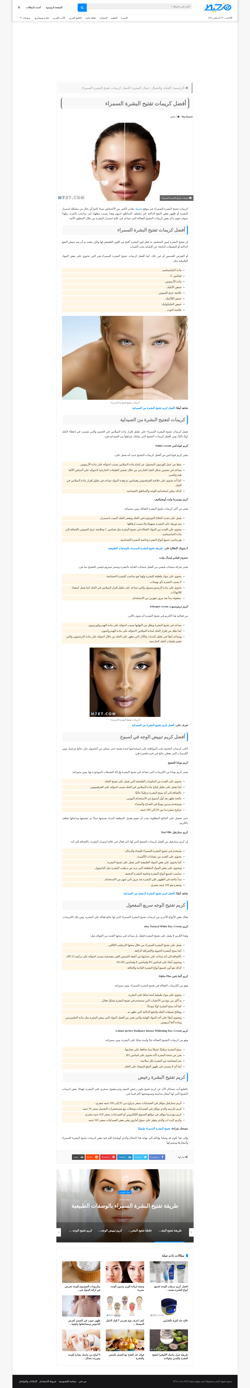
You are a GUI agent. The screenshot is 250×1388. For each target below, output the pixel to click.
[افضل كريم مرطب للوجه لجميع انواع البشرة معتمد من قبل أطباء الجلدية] (169, 1272)
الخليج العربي (75, 17)
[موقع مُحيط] (217, 7)
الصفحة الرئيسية (54, 7)
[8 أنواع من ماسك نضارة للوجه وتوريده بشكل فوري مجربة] (81, 1340)
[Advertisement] (125, 50)
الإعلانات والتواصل (28, 1381)
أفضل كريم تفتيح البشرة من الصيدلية (153, 408)
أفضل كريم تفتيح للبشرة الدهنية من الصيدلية (149, 893)
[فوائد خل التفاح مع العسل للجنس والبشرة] (125, 1340)
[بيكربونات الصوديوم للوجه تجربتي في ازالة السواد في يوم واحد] (81, 1272)
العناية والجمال (161, 88)
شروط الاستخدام (48, 1381)
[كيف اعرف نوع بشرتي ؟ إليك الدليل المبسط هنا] (125, 1306)
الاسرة (124, 17)
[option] (125, 1205)
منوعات (26, 17)
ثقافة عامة (90, 17)
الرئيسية (179, 88)
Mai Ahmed (187, 117)
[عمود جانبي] (19, 7)
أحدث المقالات (33, 7)
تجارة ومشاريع (42, 17)
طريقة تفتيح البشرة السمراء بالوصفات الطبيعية (135, 548)
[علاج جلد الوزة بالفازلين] (169, 1306)
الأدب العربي (59, 17)
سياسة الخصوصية (67, 1381)
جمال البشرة (140, 88)
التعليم (114, 17)
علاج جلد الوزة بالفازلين (175, 1320)
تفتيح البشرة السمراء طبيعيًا (154, 1128)
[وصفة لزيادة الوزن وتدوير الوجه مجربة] (125, 1272)
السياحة (103, 17)
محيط (139, 208)
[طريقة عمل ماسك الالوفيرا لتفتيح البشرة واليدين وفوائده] (169, 1340)
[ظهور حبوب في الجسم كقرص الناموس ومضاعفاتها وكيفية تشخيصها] (81, 1306)
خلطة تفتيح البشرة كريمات (125, 1206)
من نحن (82, 1381)
